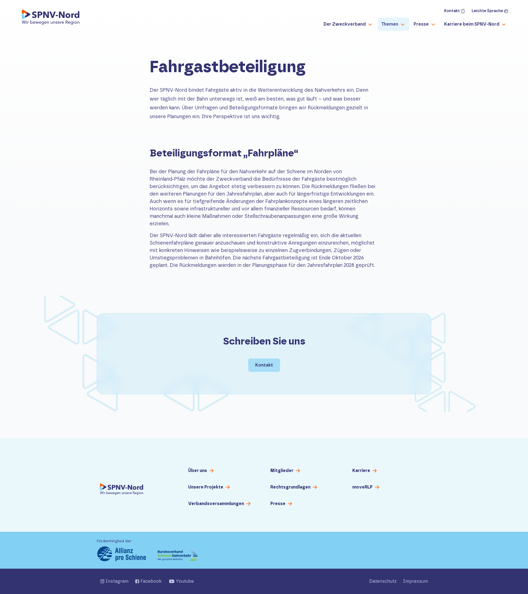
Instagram (117, 581)
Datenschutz (383, 581)
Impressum (415, 581)
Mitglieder (281, 470)
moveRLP (362, 487)
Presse (277, 503)
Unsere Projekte (205, 487)
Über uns (197, 470)
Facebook (151, 581)
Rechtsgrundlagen (290, 487)
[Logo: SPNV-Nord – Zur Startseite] (51, 19)
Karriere (361, 470)
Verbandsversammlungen (216, 503)
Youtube (185, 581)
